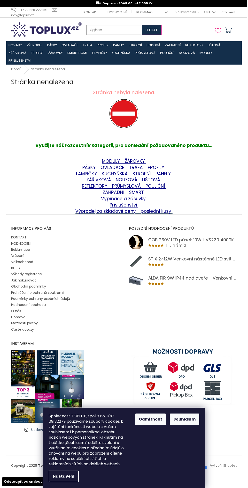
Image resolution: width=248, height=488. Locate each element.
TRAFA (138, 167)
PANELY (163, 173)
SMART (135, 192)
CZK (207, 12)
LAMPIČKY (87, 173)
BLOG (15, 268)
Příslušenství (124, 205)
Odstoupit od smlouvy (24, 481)
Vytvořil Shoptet (223, 465)
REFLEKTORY (95, 186)
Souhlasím (184, 419)
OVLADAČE (113, 167)
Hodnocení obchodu (28, 304)
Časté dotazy (22, 329)
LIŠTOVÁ (151, 180)
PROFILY (156, 167)
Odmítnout (150, 419)
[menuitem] (15, 45)
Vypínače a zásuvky (124, 198)
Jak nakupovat (23, 280)
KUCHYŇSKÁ (113, 173)
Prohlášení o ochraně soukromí (37, 292)
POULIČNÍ (156, 186)
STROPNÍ (142, 173)
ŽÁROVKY (135, 161)
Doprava (18, 317)
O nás (16, 311)
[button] (124, 120)
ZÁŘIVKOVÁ (99, 180)
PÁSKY (89, 167)
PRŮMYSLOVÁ (127, 186)
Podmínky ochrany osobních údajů (40, 298)
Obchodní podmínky (28, 286)
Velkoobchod (22, 261)
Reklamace (145, 12)
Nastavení (64, 476)
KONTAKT (91, 12)
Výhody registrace (26, 274)
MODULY (113, 161)
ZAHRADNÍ (114, 192)
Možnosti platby (24, 323)
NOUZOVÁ (127, 180)
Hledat (152, 30)
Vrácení (17, 255)
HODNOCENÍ (117, 12)
